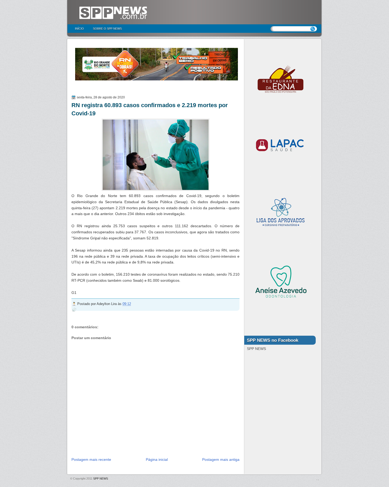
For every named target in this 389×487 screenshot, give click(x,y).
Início (79, 28)
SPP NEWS (100, 478)
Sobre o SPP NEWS (107, 28)
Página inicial (157, 459)
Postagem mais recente (91, 459)
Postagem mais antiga (220, 459)
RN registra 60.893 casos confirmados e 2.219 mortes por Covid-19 (149, 109)
